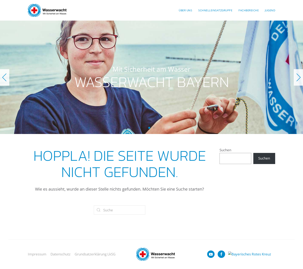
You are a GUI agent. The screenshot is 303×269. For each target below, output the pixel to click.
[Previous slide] (4, 77)
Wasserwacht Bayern (149, 128)
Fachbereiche (248, 10)
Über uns (185, 10)
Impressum (37, 254)
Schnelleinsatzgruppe (215, 10)
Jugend (270, 10)
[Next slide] (298, 77)
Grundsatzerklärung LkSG (95, 254)
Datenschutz (60, 254)
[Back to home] (47, 10)
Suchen (225, 150)
